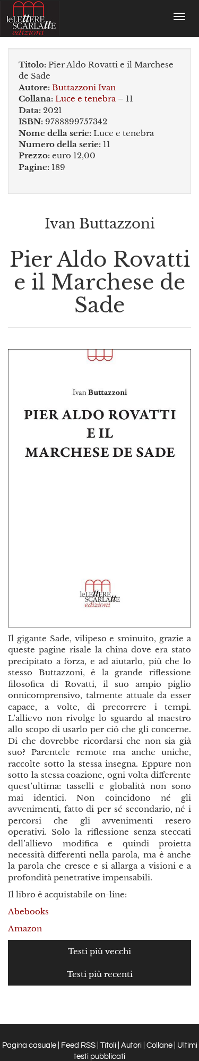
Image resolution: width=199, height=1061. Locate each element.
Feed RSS (78, 1045)
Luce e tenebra (85, 99)
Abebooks (28, 911)
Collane (159, 1045)
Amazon (25, 928)
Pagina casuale (29, 1045)
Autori (131, 1045)
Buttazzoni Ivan (84, 87)
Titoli (108, 1045)
